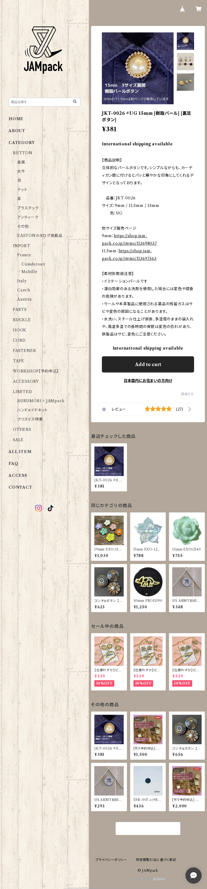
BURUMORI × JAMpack (40, 400)
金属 (21, 162)
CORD (19, 340)
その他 (23, 226)
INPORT (21, 245)
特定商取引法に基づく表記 (156, 860)
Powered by (142, 879)
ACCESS (18, 475)
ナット (22, 189)
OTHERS (22, 429)
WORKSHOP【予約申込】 (36, 371)
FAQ (13, 463)
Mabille (29, 271)
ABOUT (17, 130)
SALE (18, 439)
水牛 (21, 171)
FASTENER (24, 350)
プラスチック (28, 208)
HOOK (19, 330)
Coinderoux (33, 264)
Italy (22, 281)
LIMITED (22, 391)
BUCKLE (22, 319)
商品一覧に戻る (148, 828)
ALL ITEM (20, 451)
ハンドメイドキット (32, 410)
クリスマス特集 (30, 419)
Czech (23, 290)
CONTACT (20, 487)
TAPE (18, 360)
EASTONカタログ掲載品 (39, 235)
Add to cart (148, 364)
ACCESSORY (26, 381)
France (24, 255)
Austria (24, 299)
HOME (16, 118)
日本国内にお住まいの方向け (148, 380)
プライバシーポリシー (111, 860)
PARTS (20, 309)
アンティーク (28, 217)
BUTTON (22, 152)
